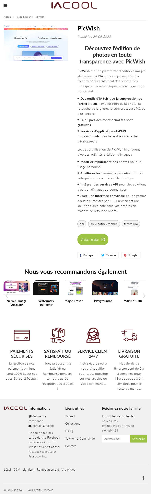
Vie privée (69, 469)
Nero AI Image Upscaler (17, 302)
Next (144, 295)
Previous (6, 295)
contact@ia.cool (43, 425)
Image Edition (23, 16)
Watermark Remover (46, 302)
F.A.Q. (69, 431)
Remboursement (48, 469)
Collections (72, 423)
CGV (17, 469)
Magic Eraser (73, 301)
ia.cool (18, 489)
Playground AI (103, 301)
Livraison (28, 469)
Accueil (8, 16)
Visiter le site (90, 239)
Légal (7, 469)
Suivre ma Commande (80, 438)
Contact (70, 446)
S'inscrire (138, 439)
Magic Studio (132, 300)
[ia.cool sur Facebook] (143, 478)
